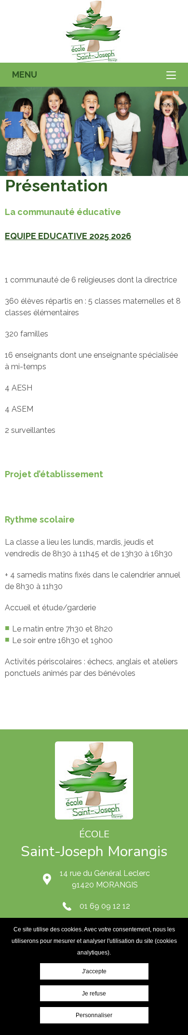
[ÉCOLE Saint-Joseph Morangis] (94, 31)
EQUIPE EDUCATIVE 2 (49, 236)
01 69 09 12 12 (105, 906)
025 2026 (112, 236)
